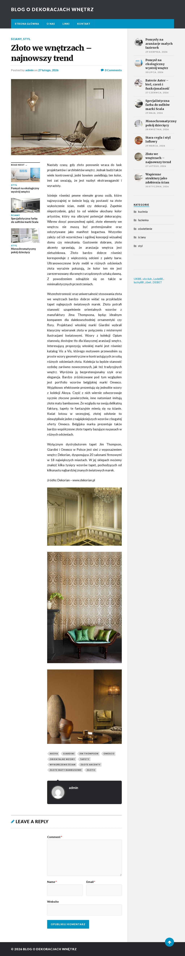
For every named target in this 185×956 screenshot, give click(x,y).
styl (27, 39)
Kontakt (83, 23)
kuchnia (143, 211)
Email (90, 881)
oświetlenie (145, 228)
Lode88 (158, 278)
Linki (66, 23)
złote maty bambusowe (66, 770)
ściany (16, 39)
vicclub (147, 278)
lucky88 (139, 282)
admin (29, 70)
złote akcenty (90, 764)
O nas (51, 23)
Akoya (54, 753)
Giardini (68, 753)
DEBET (157, 282)
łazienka (143, 220)
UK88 (137, 278)
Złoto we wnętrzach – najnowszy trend (51, 53)
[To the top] (169, 942)
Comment (54, 836)
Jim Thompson (88, 753)
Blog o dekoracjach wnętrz (52, 9)
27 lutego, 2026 (48, 70)
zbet (148, 282)
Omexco (109, 753)
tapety (84, 759)
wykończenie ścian (63, 764)
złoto (91, 770)
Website (53, 901)
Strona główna (27, 23)
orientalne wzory (62, 759)
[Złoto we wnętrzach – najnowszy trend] (66, 117)
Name (52, 881)
